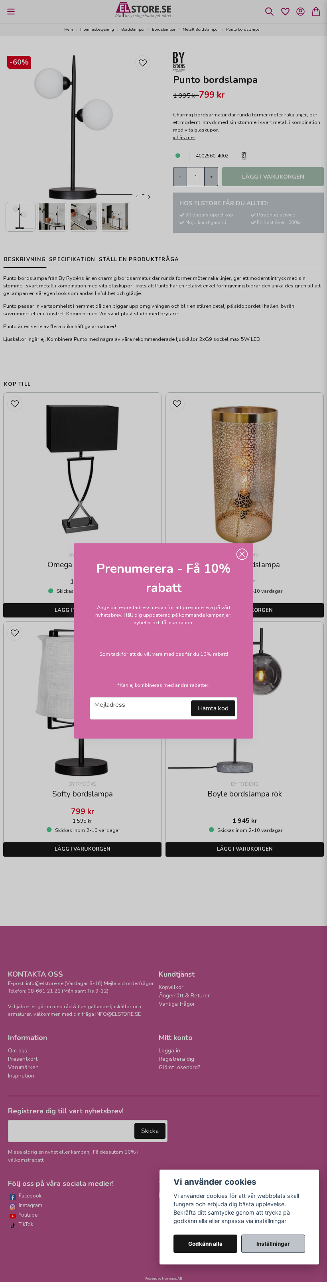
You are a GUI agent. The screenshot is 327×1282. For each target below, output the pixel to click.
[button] (242, 554)
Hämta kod (213, 708)
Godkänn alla (205, 1244)
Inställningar (273, 1244)
